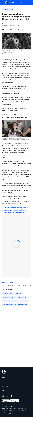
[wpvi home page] (4, 372)
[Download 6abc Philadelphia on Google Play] (14, 400)
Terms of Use (4, 410)
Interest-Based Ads (13, 410)
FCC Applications (5, 412)
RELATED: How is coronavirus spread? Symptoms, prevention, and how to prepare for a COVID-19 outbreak (15, 210)
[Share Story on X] (6, 29)
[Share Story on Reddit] (10, 29)
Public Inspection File (23, 410)
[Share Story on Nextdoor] (14, 29)
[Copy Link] (22, 29)
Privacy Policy (5, 406)
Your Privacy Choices (13, 406)
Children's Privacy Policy (7, 408)
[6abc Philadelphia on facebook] (3, 396)
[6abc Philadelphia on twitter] (7, 396)
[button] (2, 2)
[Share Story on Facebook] (2, 29)
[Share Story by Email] (18, 29)
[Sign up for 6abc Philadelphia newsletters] (15, 396)
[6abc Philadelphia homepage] (6, 2)
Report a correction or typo (8, 282)
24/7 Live (12, 2)
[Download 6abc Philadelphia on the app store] (6, 400)
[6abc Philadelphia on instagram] (11, 396)
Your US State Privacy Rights (20, 408)
